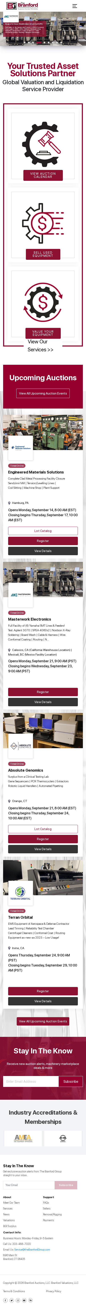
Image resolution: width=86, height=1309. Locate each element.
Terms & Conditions (14, 1291)
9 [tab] (61, 42)
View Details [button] (43, 551)
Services (7, 1208)
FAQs (46, 1202)
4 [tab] (39, 42)
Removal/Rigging (52, 1214)
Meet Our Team (11, 1202)
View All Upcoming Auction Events (43, 393)
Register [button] (43, 541)
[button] (75, 6)
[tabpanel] (43, 29)
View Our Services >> (41, 345)
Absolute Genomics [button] (25, 770)
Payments (48, 1220)
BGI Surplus (9, 1226)
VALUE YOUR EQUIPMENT (43, 333)
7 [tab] (53, 42)
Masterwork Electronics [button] (29, 619)
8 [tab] (57, 42)
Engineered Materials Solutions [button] (36, 472)
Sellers (46, 1208)
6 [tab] (48, 42)
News (6, 1214)
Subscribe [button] (70, 1082)
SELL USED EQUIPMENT (43, 254)
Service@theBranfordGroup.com (32, 1249)
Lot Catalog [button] (43, 531)
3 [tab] (33, 42)
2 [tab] (29, 42)
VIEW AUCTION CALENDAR (43, 175)
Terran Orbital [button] (20, 917)
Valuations (9, 1220)
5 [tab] (44, 42)
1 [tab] (24, 42)
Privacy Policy (53, 1291)
